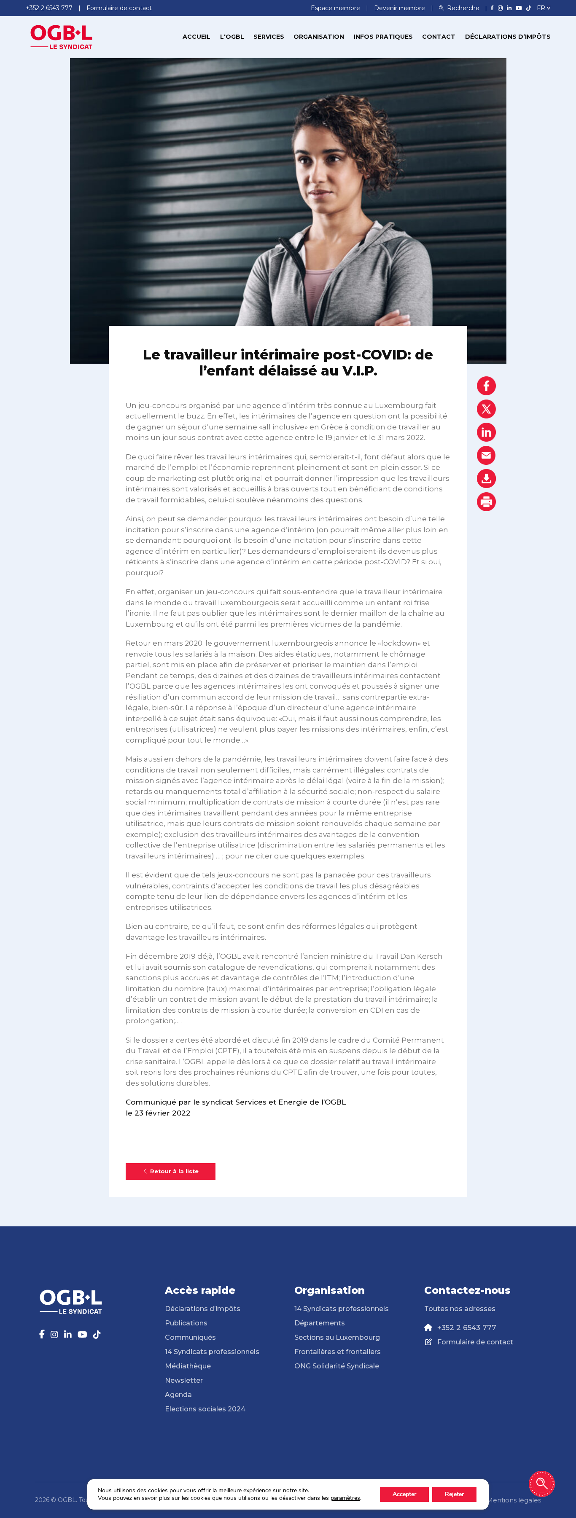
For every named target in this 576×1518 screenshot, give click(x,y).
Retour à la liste (174, 1171)
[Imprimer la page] (486, 501)
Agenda (178, 1395)
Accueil (196, 36)
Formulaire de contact (475, 1342)
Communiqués (190, 1337)
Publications (186, 1323)
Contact (438, 36)
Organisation (318, 36)
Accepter (404, 1494)
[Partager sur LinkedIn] (486, 432)
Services (268, 36)
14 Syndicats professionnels (212, 1352)
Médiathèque (188, 1366)
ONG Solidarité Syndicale (336, 1366)
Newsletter (184, 1380)
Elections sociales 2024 (205, 1409)
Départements (319, 1323)
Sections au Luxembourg (337, 1337)
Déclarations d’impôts (508, 36)
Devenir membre (400, 8)
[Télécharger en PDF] (486, 478)
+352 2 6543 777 (466, 1327)
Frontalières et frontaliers (337, 1352)
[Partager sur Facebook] (486, 385)
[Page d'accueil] (61, 36)
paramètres (345, 1498)
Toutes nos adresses (459, 1309)
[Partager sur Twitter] (486, 409)
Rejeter (454, 1494)
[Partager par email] (486, 455)
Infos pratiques (383, 36)
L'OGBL (232, 36)
